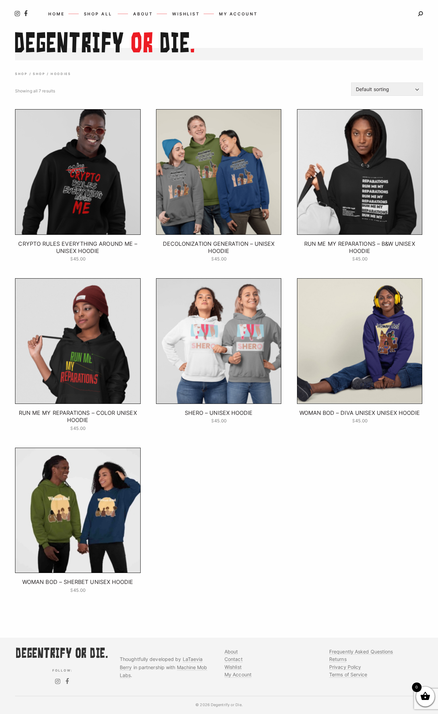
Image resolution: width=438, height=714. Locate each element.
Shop (21, 74)
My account (238, 13)
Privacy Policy (345, 667)
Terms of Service (348, 674)
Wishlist (186, 13)
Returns (338, 659)
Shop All (98, 13)
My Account (238, 674)
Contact (233, 659)
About (143, 13)
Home (56, 13)
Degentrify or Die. (227, 704)
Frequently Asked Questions (361, 651)
